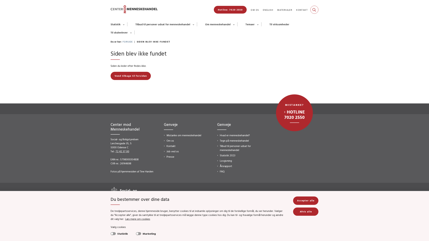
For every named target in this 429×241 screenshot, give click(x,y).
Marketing (149, 233)
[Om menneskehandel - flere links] (234, 24)
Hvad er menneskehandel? (235, 135)
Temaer (250, 24)
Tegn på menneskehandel (234, 140)
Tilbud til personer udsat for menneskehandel (162, 24)
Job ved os (173, 151)
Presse (170, 156)
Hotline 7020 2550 (294, 114)
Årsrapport (226, 166)
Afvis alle (306, 211)
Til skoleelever (119, 32)
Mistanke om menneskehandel (184, 135)
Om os (170, 140)
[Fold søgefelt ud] (314, 10)
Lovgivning (226, 160)
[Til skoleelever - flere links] (131, 32)
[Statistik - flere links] (123, 24)
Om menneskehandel (218, 24)
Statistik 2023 (227, 155)
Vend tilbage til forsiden (131, 75)
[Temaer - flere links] (258, 24)
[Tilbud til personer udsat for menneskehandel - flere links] (193, 24)
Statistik (115, 24)
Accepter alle (305, 200)
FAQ (222, 171)
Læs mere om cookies (137, 219)
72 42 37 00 (122, 151)
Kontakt (171, 146)
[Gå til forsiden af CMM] (134, 9)
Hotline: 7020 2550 (230, 9)
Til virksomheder (279, 24)
